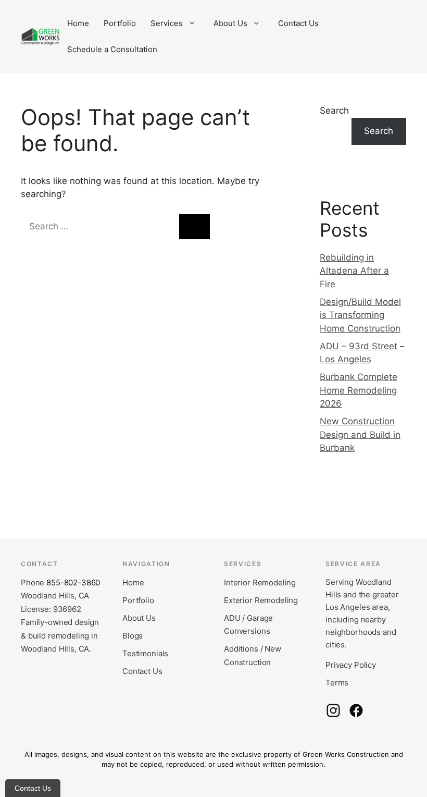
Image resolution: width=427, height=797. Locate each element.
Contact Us (298, 23)
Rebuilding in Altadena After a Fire (354, 270)
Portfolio (120, 23)
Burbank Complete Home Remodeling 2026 (358, 390)
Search (334, 110)
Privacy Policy (350, 665)
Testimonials (145, 653)
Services (166, 23)
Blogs (132, 636)
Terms (336, 683)
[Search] (194, 226)
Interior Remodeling (260, 582)
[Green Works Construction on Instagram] (333, 710)
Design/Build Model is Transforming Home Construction (360, 315)
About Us (230, 23)
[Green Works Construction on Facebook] (356, 710)
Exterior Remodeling (261, 600)
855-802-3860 (73, 582)
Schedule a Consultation (112, 49)
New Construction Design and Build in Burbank (360, 434)
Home (78, 23)
